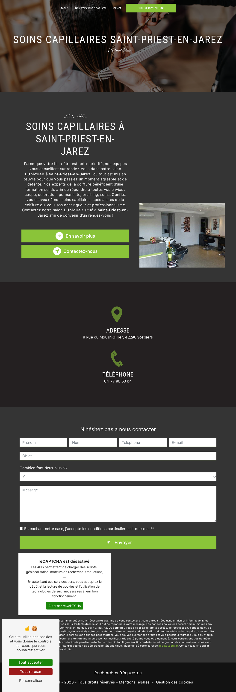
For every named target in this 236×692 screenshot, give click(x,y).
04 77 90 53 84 (118, 381)
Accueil (65, 8)
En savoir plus (80, 236)
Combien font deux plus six (44, 467)
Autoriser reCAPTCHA (64, 606)
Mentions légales (134, 682)
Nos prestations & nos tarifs (90, 8)
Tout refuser (30, 671)
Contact (116, 8)
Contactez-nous (80, 251)
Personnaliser (30, 680)
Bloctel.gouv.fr (168, 645)
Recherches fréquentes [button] (118, 673)
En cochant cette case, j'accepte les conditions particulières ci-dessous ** (89, 528)
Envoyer (123, 542)
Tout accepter (30, 662)
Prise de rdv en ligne (151, 8)
